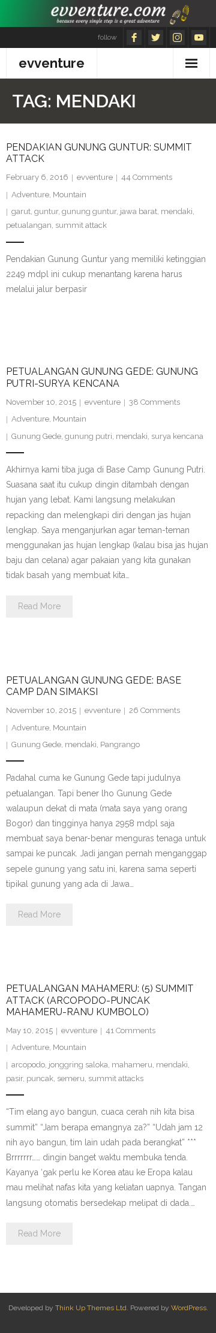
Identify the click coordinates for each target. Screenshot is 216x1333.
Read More (39, 606)
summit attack (81, 225)
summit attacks (115, 1078)
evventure (95, 177)
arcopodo (28, 1064)
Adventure (30, 194)
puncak (39, 1078)
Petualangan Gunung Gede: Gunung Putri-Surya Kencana (102, 377)
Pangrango (120, 744)
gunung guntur (89, 211)
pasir (14, 1078)
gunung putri (88, 436)
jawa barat (138, 211)
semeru (71, 1078)
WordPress (188, 1308)
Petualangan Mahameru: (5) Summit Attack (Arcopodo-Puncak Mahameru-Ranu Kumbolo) (100, 1000)
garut (21, 211)
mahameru (132, 1064)
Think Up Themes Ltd (91, 1308)
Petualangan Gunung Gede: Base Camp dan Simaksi (93, 686)
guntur (46, 211)
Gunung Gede (36, 436)
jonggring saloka (78, 1064)
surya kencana (177, 436)
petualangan (29, 225)
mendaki (177, 211)
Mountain (69, 194)
